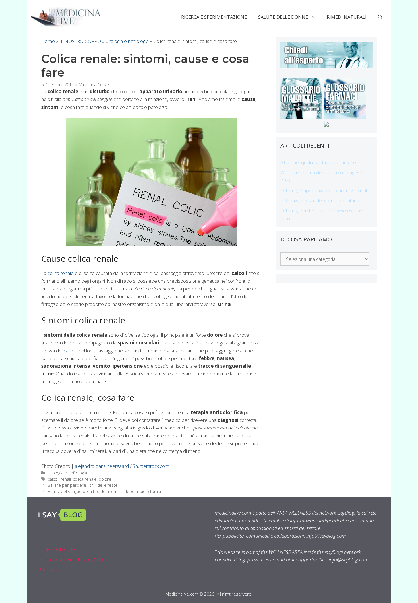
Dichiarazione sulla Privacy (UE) (70, 559)
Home (48, 41)
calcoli (70, 350)
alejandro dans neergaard (102, 466)
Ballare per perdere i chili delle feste (83, 485)
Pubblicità (48, 569)
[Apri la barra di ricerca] (380, 17)
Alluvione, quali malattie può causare (318, 162)
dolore (105, 479)
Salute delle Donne (283, 17)
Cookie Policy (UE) (57, 549)
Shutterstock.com (151, 466)
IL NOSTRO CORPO (80, 41)
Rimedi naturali (347, 17)
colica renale (60, 273)
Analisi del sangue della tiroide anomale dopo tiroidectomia (104, 491)
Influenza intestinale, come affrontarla (319, 200)
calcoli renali (59, 479)
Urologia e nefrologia (127, 41)
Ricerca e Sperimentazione (214, 17)
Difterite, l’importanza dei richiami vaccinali (324, 190)
